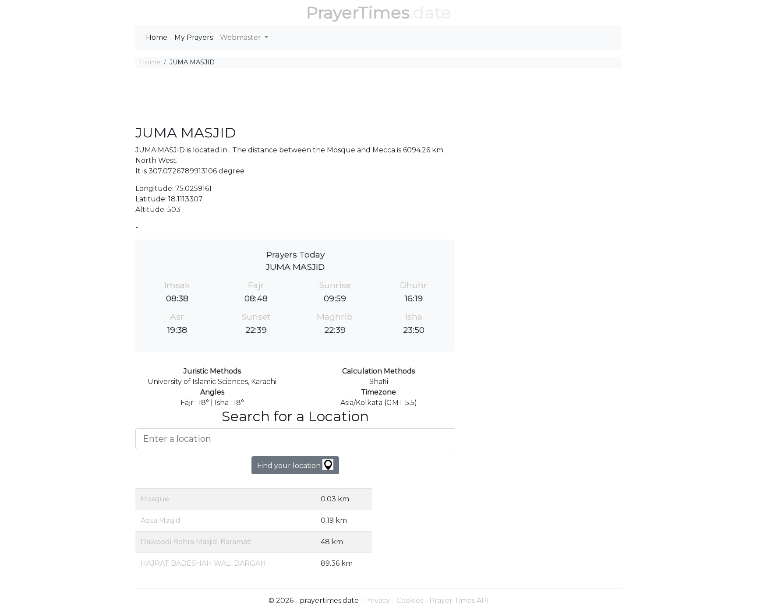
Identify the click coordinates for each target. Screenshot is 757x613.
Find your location (289, 466)
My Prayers (193, 37)
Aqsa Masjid (160, 520)
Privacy (377, 600)
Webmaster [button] (241, 37)
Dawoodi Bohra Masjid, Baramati (196, 542)
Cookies (409, 600)
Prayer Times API (459, 600)
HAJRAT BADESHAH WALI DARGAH (203, 563)
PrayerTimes (358, 12)
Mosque (155, 499)
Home (156, 37)
